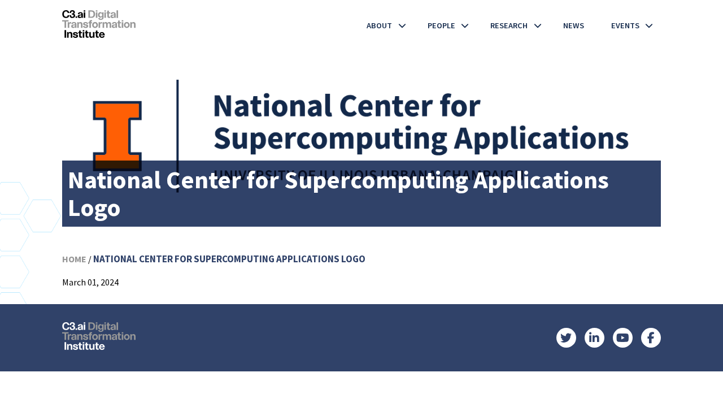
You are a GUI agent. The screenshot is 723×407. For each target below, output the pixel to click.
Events (625, 25)
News (573, 25)
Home (74, 259)
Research (509, 25)
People (441, 25)
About (379, 25)
